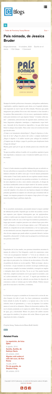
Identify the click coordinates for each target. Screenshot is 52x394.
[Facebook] (29, 388)
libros (5, 330)
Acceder (29, 383)
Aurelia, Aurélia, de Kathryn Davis (14, 350)
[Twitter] (25, 388)
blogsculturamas (10, 46)
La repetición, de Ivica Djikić (15, 342)
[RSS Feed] (21, 388)
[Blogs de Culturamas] (14, 17)
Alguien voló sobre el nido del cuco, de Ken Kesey (15, 358)
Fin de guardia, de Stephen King (13, 367)
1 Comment (26, 49)
